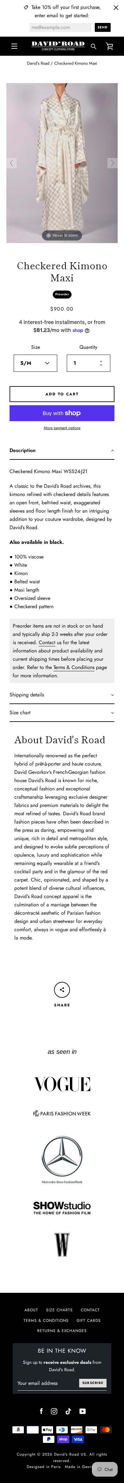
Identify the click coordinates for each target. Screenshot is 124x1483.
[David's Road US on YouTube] (82, 1410)
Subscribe (92, 1382)
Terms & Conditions (73, 667)
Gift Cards (89, 1320)
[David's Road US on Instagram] (54, 1410)
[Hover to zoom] (62, 162)
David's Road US (70, 1454)
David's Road (38, 63)
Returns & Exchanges (62, 1331)
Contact (47, 642)
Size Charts (59, 1310)
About (31, 1310)
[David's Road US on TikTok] (68, 1410)
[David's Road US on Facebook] (41, 1410)
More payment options (62, 428)
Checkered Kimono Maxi (75, 63)
